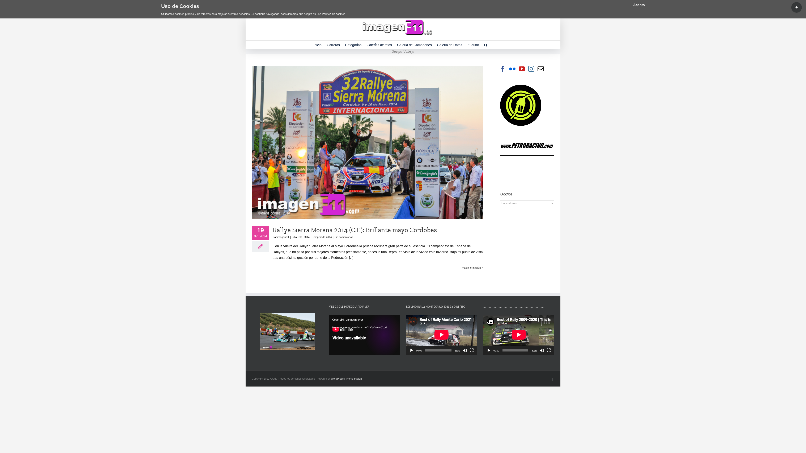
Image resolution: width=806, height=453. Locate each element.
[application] (364, 335)
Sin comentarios (344, 237)
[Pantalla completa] (472, 350)
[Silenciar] (465, 350)
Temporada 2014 (322, 237)
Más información (471, 267)
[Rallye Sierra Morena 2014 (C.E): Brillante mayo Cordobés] (367, 142)
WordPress (337, 378)
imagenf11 (283, 237)
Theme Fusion (353, 378)
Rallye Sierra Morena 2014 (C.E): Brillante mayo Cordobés (355, 230)
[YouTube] (522, 69)
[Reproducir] (412, 350)
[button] (485, 44)
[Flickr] (512, 69)
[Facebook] (503, 69)
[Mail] (541, 69)
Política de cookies (333, 14)
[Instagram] (531, 69)
